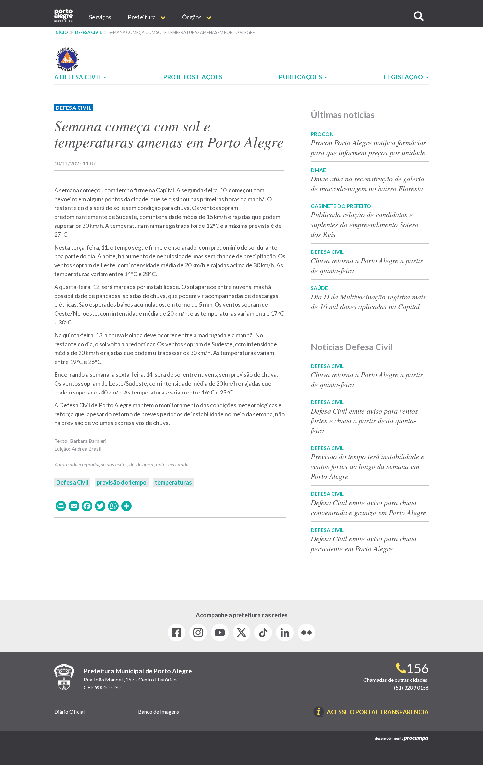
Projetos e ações (193, 77)
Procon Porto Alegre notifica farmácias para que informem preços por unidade (369, 147)
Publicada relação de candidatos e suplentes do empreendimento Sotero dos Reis (364, 224)
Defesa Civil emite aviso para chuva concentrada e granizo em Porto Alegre (368, 507)
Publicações (301, 77)
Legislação (404, 77)
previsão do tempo (122, 482)
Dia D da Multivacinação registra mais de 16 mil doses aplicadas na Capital (368, 301)
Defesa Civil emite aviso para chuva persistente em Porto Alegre (363, 543)
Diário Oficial (69, 711)
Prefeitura (142, 17)
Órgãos (192, 17)
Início (61, 32)
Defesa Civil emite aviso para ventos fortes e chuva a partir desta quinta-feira (364, 420)
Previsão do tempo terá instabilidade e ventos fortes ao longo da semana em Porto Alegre (367, 466)
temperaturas (173, 482)
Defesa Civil (88, 32)
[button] (418, 16)
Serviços (100, 17)
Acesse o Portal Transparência (378, 712)
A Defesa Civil (78, 77)
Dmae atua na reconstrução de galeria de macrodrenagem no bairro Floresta (367, 183)
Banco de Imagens (158, 711)
